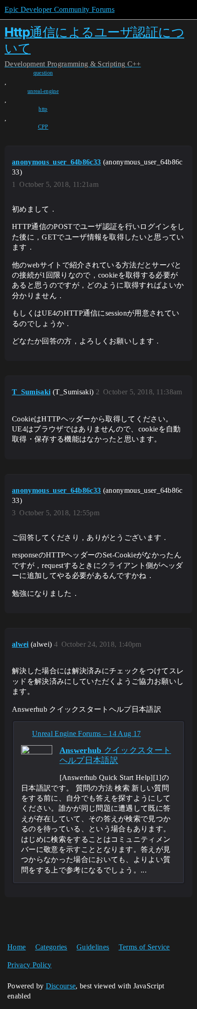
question (43, 73)
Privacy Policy (29, 965)
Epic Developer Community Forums (60, 9)
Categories (51, 947)
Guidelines (93, 947)
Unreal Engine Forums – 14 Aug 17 (86, 733)
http (42, 109)
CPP (43, 127)
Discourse (61, 986)
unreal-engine (43, 91)
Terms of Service (144, 947)
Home (16, 947)
